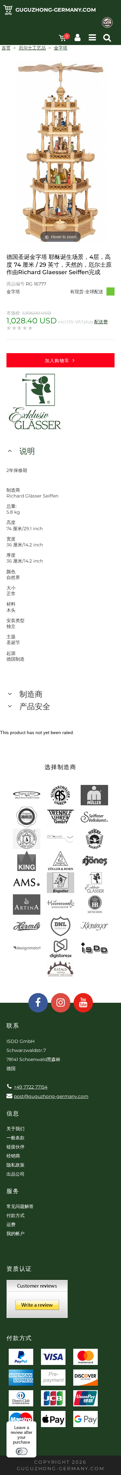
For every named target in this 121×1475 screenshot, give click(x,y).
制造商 (31, 694)
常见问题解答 (20, 1206)
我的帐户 (15, 1233)
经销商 (13, 1156)
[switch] (21, 1451)
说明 (27, 451)
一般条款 (15, 1138)
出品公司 (15, 1174)
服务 (12, 1191)
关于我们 (15, 1129)
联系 (12, 1025)
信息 (12, 1113)
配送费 (101, 322)
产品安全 (34, 706)
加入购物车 (57, 360)
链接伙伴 (15, 1147)
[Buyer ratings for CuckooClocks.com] (37, 1301)
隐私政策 (15, 1165)
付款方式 (15, 1215)
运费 (10, 1224)
